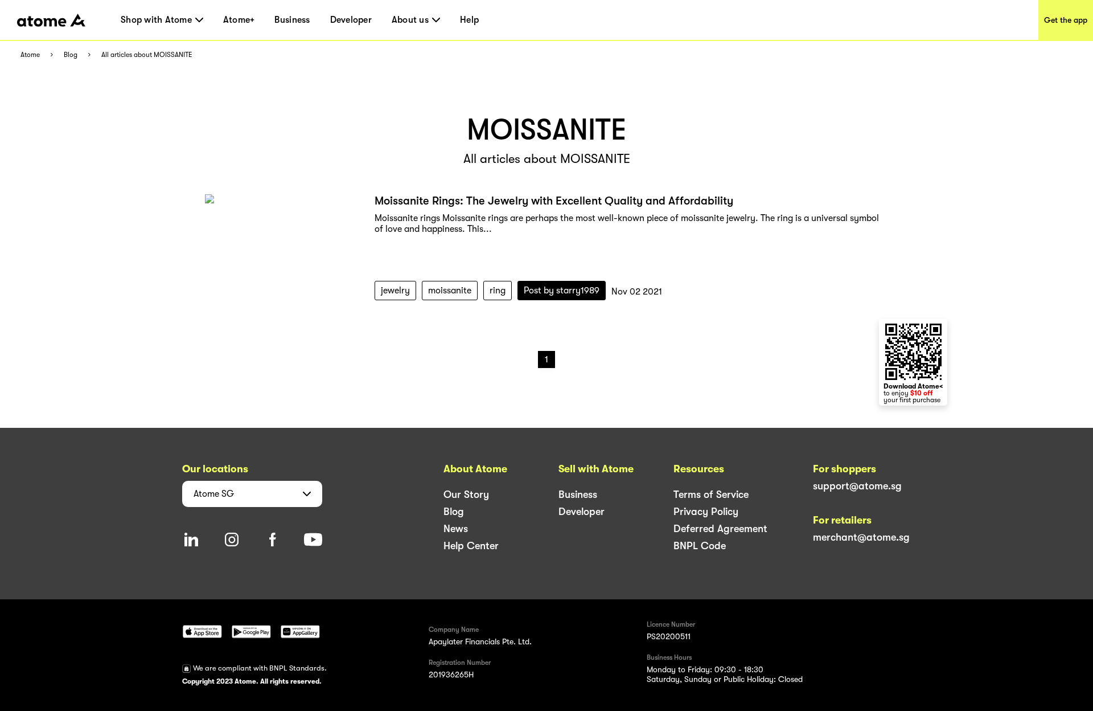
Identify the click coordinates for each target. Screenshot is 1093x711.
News (455, 528)
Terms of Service (711, 494)
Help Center (471, 545)
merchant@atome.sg (861, 537)
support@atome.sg (857, 486)
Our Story (466, 494)
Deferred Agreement (720, 528)
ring (498, 290)
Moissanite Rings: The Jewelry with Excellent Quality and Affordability (554, 200)
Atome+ (239, 20)
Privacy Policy (705, 511)
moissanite (449, 290)
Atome (30, 55)
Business (292, 20)
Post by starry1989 (561, 290)
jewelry (395, 290)
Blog (70, 55)
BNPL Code (699, 545)
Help (469, 20)
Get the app (1065, 19)
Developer (351, 20)
